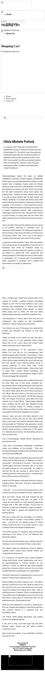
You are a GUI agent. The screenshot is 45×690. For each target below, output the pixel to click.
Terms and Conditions (29, 669)
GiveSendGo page (9, 629)
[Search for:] (12, 21)
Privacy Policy (13, 669)
